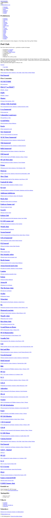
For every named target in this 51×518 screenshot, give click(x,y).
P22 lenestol (5, 243)
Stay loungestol (6, 132)
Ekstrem (3, 171)
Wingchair (4, 299)
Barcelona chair (6, 321)
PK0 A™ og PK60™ (7, 87)
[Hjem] (5, 4)
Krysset (3, 187)
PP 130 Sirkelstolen (7, 405)
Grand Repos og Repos (8, 327)
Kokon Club (5, 215)
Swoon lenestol (6, 232)
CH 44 (3, 427)
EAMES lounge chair (8, 483)
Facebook (5, 502)
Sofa (4, 21)
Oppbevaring (6, 25)
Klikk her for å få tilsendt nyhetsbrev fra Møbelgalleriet (12, 511)
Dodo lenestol (5, 360)
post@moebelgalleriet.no (13, 490)
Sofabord (5, 22)
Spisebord (5, 18)
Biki (2, 366)
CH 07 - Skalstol (6, 450)
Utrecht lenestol (6, 355)
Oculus (3, 293)
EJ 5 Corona (5, 466)
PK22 (2, 472)
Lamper (4, 24)
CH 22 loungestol (6, 238)
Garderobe (5, 29)
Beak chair (4, 199)
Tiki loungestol (6, 143)
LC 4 (2, 461)
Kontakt (5, 13)
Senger (4, 30)
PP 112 (3, 372)
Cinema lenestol (6, 439)
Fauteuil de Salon (6, 182)
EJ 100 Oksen (5, 433)
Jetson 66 (4, 282)
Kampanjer (5, 10)
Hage (4, 34)
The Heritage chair (7, 288)
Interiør (4, 31)
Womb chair (5, 226)
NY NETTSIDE (6, 81)
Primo (3, 165)
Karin (3, 126)
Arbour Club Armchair (8, 104)
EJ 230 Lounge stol (7, 221)
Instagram (5, 503)
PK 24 (3, 394)
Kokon (3, 277)
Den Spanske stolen (7, 254)
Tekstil (4, 32)
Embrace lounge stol (7, 204)
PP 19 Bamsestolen (7, 333)
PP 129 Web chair (7, 160)
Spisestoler (5, 19)
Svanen (3, 399)
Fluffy (3, 93)
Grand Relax (5, 120)
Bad (4, 26)
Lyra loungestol (6, 109)
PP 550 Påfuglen (6, 416)
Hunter (3, 98)
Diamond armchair (7, 310)
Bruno (3, 249)
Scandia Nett (5, 338)
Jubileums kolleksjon (8, 193)
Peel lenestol (5, 75)
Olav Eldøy (10, 50)
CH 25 (3, 383)
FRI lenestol (5, 154)
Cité (2, 344)
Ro (1, 305)
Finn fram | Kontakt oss (8, 505)
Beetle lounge (5, 260)
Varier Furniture (12, 52)
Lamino (3, 271)
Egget (2, 411)
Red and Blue (5, 349)
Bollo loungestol (6, 148)
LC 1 (2, 377)
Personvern (5, 506)
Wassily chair (5, 316)
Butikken (5, 11)
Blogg (4, 9)
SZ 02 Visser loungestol (8, 137)
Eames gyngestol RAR (8, 478)
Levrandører (5, 8)
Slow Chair (4, 176)
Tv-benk (5, 28)
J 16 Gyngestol (6, 422)
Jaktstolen (4, 388)
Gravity (3, 210)
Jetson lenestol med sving (9, 266)
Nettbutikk (5, 7)
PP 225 (3, 455)
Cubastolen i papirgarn (8, 115)
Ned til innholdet (4, 1)
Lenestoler (5, 23)
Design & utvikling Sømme (16, 516)
